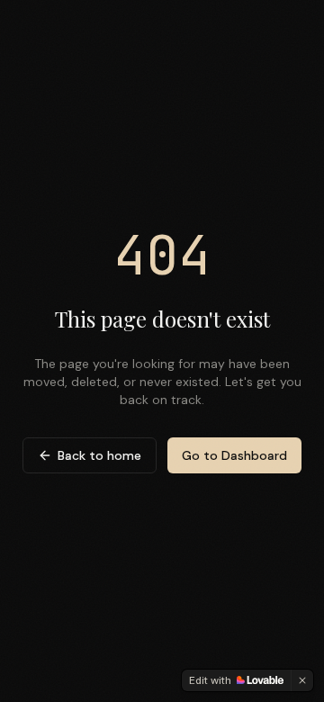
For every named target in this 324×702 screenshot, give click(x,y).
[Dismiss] (302, 680)
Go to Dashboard (234, 455)
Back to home (99, 455)
